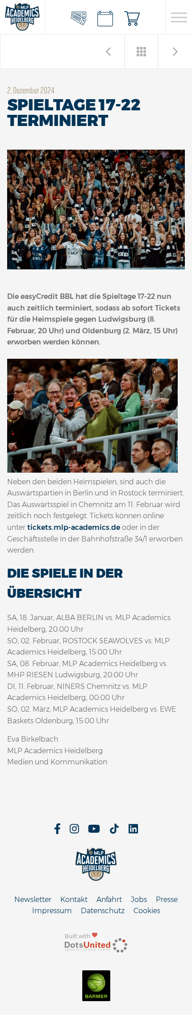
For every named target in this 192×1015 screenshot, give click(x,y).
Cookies (147, 910)
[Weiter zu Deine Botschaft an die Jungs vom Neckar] (108, 51)
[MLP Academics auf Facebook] (57, 831)
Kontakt (74, 899)
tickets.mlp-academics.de (73, 527)
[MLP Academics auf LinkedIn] (133, 831)
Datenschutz (103, 910)
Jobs (139, 899)
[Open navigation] (179, 17)
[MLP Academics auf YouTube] (94, 831)
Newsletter (32, 899)
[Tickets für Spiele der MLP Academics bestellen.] (78, 17)
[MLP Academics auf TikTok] (114, 831)
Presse (167, 899)
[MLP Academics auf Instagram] (74, 831)
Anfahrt (109, 899)
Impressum (52, 910)
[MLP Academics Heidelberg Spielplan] (105, 17)
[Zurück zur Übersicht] (142, 51)
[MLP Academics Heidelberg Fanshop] (132, 17)
